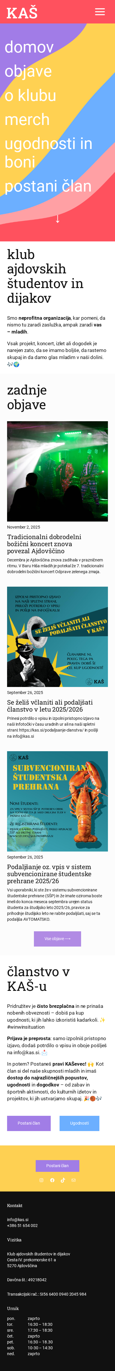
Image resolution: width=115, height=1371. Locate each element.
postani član (48, 186)
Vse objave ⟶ (58, 938)
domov (29, 47)
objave (28, 71)
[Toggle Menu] (100, 12)
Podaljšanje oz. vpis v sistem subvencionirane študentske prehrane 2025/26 (49, 873)
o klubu (30, 95)
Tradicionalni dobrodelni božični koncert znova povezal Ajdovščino (44, 543)
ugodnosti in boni (48, 152)
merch (27, 119)
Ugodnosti (79, 1123)
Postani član (29, 1123)
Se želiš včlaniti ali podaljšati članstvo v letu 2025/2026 (50, 706)
